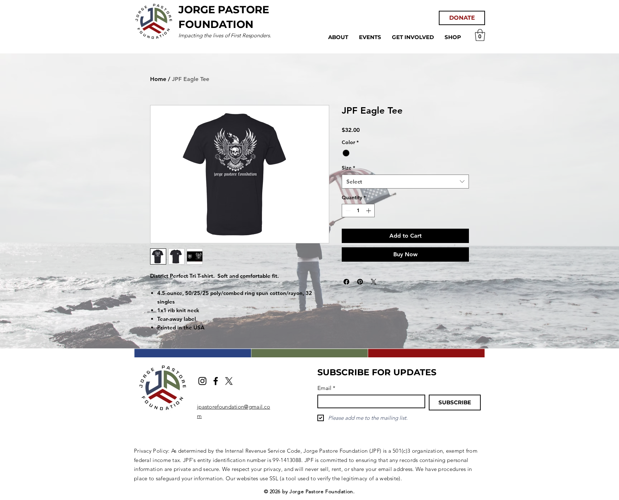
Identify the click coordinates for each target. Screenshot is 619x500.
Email (326, 388)
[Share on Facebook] (346, 281)
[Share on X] (373, 281)
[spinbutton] (358, 210)
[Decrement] (347, 210)
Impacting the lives (201, 35)
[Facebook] (215, 381)
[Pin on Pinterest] (360, 281)
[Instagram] (202, 381)
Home (158, 79)
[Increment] (369, 210)
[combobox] (405, 182)
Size (348, 168)
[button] (480, 35)
